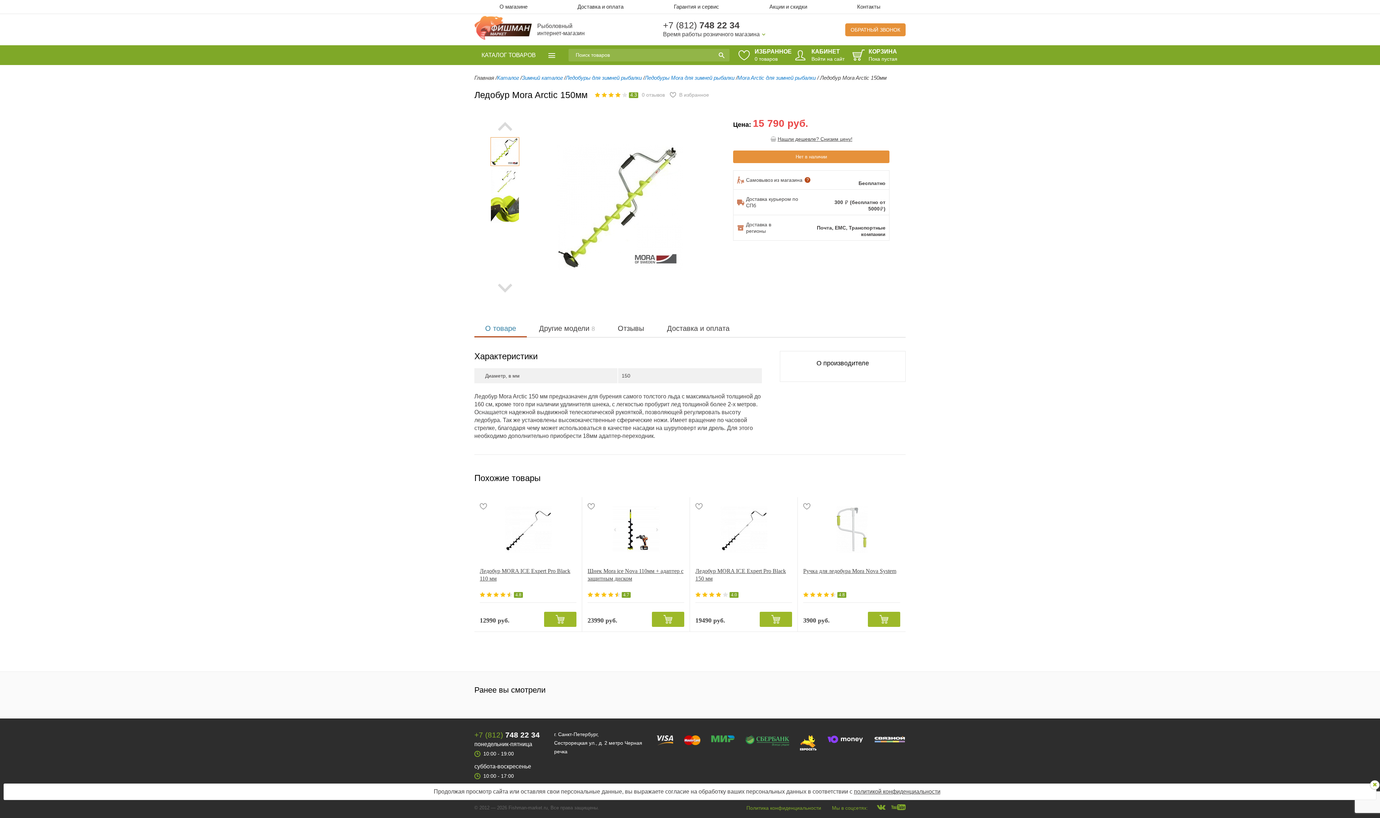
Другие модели (567, 328)
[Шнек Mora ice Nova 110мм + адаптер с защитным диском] (636, 529)
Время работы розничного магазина (711, 34)
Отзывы (631, 328)
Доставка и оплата (601, 7)
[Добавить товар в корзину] (560, 619)
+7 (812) (701, 25)
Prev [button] (505, 126)
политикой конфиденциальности (897, 792)
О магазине (514, 7)
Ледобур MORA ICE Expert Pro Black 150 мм (740, 575)
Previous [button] (544, 207)
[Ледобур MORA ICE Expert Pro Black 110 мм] (528, 529)
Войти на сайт (828, 59)
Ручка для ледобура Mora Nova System (849, 571)
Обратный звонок (875, 30)
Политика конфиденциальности (783, 808)
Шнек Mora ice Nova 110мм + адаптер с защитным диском (636, 575)
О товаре (500, 328)
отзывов (653, 95)
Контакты (868, 7)
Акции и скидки (788, 7)
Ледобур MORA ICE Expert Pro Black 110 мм (525, 575)
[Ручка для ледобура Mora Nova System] (851, 529)
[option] (505, 151)
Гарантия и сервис (696, 7)
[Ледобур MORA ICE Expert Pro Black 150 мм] (743, 529)
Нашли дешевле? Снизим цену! (815, 139)
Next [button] (505, 288)
